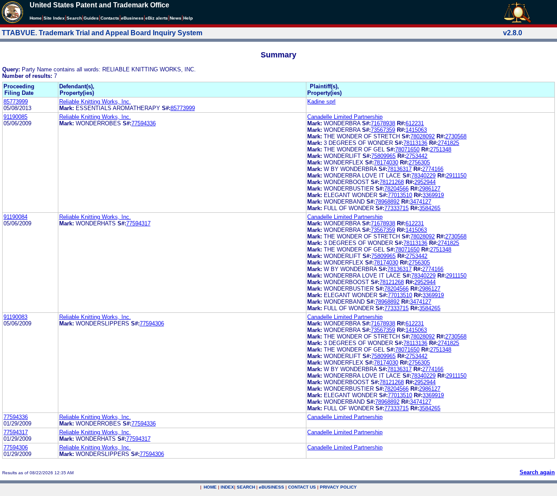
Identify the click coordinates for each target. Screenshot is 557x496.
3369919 (433, 195)
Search (74, 18)
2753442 (416, 156)
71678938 (383, 123)
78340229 (423, 175)
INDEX (227, 487)
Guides (91, 18)
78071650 (407, 149)
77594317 (138, 223)
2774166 (432, 169)
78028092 (422, 136)
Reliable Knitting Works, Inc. (95, 101)
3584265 (429, 208)
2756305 (419, 162)
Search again (537, 472)
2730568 (455, 136)
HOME (210, 487)
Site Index (54, 18)
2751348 (440, 149)
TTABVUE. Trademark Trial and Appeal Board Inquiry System (102, 33)
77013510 (400, 195)
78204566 (396, 188)
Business (132, 18)
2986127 (429, 188)
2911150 (456, 175)
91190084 (15, 217)
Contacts (110, 18)
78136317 (399, 169)
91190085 (15, 117)
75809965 (383, 156)
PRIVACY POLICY (338, 487)
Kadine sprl (321, 101)
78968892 (387, 201)
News (175, 18)
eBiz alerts (156, 18)
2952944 (425, 182)
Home (36, 18)
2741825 (448, 143)
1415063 (416, 130)
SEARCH (246, 487)
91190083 (15, 317)
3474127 (420, 201)
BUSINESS (271, 487)
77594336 (143, 123)
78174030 (386, 162)
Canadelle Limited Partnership (345, 117)
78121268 (391, 182)
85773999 (15, 101)
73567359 (383, 130)
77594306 (152, 323)
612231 (415, 123)
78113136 (415, 143)
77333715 (396, 208)
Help (188, 18)
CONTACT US (302, 487)
